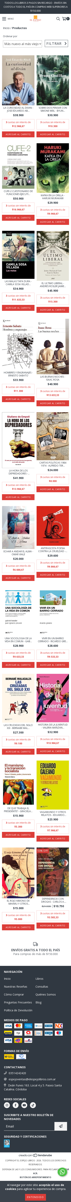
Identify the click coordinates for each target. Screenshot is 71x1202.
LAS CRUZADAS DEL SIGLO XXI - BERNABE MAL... (18, 727)
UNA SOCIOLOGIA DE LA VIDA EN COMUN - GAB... (18, 640)
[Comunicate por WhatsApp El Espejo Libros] (62, 1172)
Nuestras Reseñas (15, 986)
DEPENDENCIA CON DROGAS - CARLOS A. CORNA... (52, 900)
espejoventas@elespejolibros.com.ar (32, 1079)
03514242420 (17, 1073)
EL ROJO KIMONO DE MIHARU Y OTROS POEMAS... (18, 902)
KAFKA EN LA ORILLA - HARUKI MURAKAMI (53, 197)
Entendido (35, 1197)
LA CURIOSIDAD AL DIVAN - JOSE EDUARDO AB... (18, 109)
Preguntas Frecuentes (18, 1002)
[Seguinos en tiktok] (33, 1105)
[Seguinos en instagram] (7, 1105)
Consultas (42, 986)
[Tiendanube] (35, 1156)
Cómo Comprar (14, 994)
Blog (38, 1002)
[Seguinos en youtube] (24, 1105)
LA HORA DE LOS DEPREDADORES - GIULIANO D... (18, 472)
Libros (39, 978)
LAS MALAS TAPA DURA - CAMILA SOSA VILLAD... (18, 283)
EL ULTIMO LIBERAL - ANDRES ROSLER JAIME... (53, 285)
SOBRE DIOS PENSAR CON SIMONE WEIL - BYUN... (53, 109)
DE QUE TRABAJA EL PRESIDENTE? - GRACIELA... (18, 810)
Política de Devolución (18, 1010)
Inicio (6, 28)
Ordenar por (10, 36)
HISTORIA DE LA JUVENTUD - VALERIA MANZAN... (53, 726)
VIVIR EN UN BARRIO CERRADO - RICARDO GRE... (53, 640)
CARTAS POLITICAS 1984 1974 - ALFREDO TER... (52, 464)
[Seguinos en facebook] (16, 1105)
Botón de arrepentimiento (35, 1177)
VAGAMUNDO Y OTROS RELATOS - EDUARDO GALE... (53, 813)
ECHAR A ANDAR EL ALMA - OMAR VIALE (18, 553)
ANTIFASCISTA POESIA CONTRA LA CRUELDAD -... (52, 550)
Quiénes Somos (46, 994)
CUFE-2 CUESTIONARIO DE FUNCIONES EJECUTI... (18, 193)
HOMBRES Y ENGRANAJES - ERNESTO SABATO (18, 374)
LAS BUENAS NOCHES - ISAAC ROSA (52, 378)
